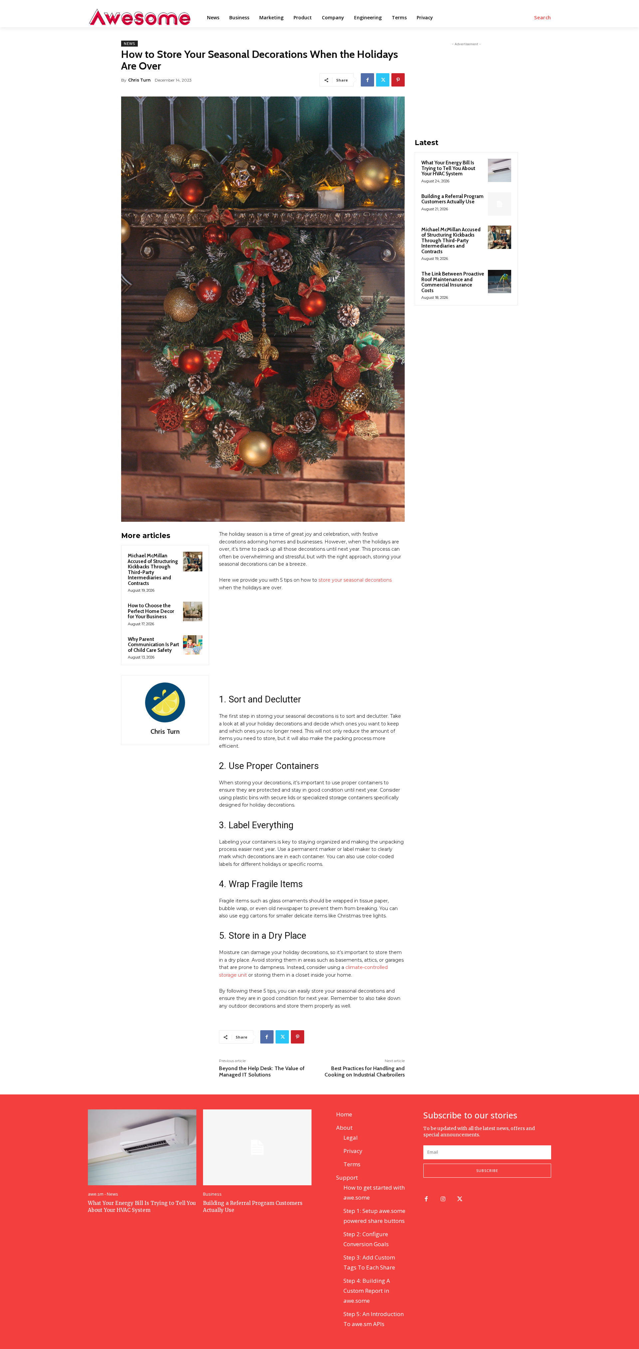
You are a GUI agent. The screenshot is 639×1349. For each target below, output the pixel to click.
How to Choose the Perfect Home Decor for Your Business (151, 611)
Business (212, 1194)
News (129, 43)
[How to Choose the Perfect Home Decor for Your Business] (192, 611)
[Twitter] (382, 80)
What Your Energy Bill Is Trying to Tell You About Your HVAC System (448, 168)
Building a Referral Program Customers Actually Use (452, 199)
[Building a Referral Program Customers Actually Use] (499, 204)
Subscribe (487, 1170)
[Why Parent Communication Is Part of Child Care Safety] (192, 645)
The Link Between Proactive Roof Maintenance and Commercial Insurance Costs (452, 282)
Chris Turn (139, 80)
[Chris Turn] (165, 702)
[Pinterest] (398, 80)
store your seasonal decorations (354, 580)
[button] (542, 18)
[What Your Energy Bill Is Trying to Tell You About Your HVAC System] (499, 170)
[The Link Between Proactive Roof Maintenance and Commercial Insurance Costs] (499, 281)
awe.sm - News (103, 1194)
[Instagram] (443, 1199)
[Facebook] (367, 80)
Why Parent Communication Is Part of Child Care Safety (153, 644)
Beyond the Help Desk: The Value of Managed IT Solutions (262, 1071)
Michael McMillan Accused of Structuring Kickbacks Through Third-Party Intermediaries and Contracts (153, 569)
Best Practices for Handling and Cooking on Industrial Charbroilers (364, 1071)
